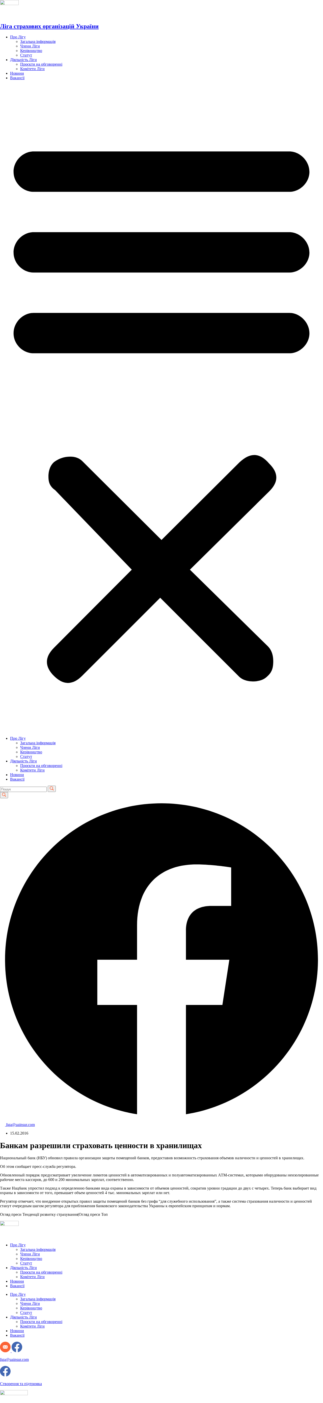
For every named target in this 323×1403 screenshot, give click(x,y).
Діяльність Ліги (23, 60)
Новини (17, 73)
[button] (161, 408)
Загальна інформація (38, 41)
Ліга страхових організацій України (49, 26)
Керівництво (31, 50)
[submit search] (52, 789)
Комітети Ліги (32, 69)
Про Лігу (18, 37)
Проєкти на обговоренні (41, 64)
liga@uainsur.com (14, 1359)
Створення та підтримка (21, 1384)
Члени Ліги (30, 46)
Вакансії (17, 78)
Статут (26, 55)
